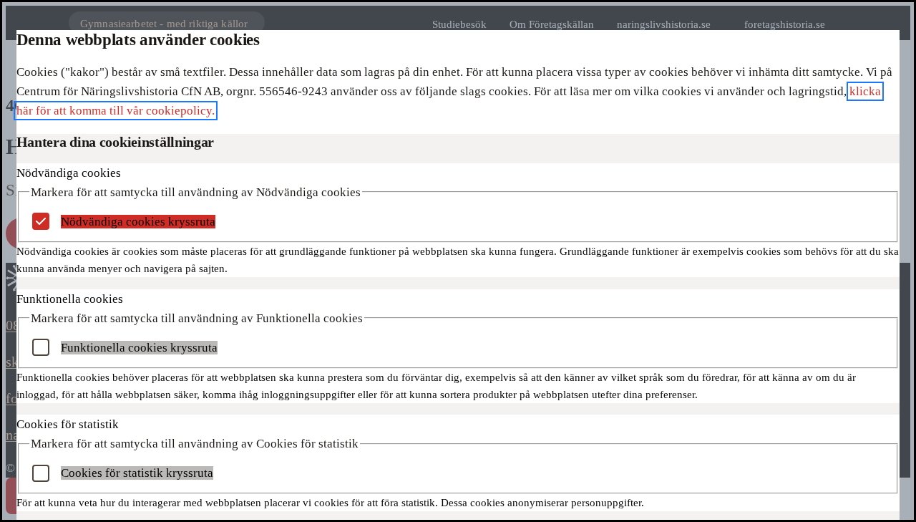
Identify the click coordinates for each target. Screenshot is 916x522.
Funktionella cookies (69, 299)
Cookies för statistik (67, 424)
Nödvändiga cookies (68, 173)
